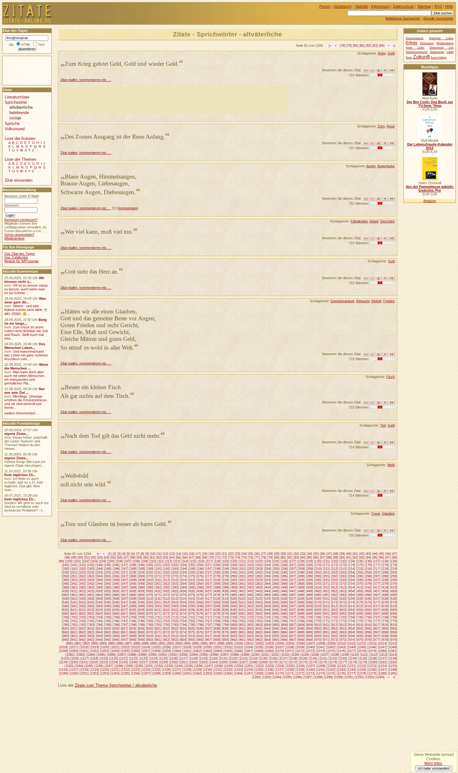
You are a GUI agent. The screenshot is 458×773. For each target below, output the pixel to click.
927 (292, 636)
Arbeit (374, 221)
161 (242, 565)
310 (150, 580)
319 (225, 580)
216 (368, 568)
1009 (331, 643)
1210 (341, 666)
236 (200, 572)
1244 (351, 669)
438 (217, 591)
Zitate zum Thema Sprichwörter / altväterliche (116, 685)
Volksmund (15, 128)
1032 (228, 647)
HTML (26, 44)
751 (158, 621)
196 (200, 568)
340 (65, 583)
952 (166, 640)
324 (267, 580)
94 (368, 557)
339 (393, 580)
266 (116, 576)
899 (393, 632)
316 (200, 580)
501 (74, 598)
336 (368, 580)
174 (351, 565)
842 (250, 628)
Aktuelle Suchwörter (438, 18)
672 (166, 613)
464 (99, 595)
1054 (115, 651)
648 (301, 610)
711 (158, 617)
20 (218, 554)
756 (200, 621)
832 (166, 628)
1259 (166, 673)
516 (200, 598)
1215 (392, 666)
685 (276, 613)
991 (162, 643)
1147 (382, 658)
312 (166, 580)
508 (133, 598)
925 (276, 636)
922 (250, 636)
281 (242, 576)
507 (124, 598)
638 (217, 610)
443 (259, 591)
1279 (372, 673)
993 (179, 643)
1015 (392, 643)
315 (191, 580)
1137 (283, 658)
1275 (331, 673)
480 (233, 595)
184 (99, 568)
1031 (218, 647)
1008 (321, 643)
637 (208, 610)
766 (284, 621)
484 (267, 595)
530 (318, 598)
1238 (289, 669)
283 (259, 576)
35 (316, 554)
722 (250, 617)
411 (326, 587)
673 (175, 613)
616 (368, 606)
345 (107, 583)
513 (175, 598)
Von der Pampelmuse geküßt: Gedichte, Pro (430, 188)
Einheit (376, 301)
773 (343, 621)
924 (267, 636)
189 (141, 568)
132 (334, 561)
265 (107, 576)
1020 (104, 647)
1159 (163, 662)
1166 (233, 662)
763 (259, 621)
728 (301, 617)
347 (124, 583)
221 (74, 572)
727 (292, 617)
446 (284, 591)
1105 (304, 654)
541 (74, 602)
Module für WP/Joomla (21, 261)
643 (259, 610)
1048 (392, 647)
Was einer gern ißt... (25, 300)
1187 (108, 666)
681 (242, 613)
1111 (364, 654)
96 (381, 557)
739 (393, 617)
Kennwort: (12, 205)
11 (159, 554)
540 (65, 602)
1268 (259, 673)
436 (200, 591)
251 (326, 572)
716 (200, 617)
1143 (342, 658)
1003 (269, 643)
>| (394, 45)
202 (251, 568)
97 (388, 557)
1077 (351, 651)
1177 (342, 662)
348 (133, 583)
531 (326, 598)
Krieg (382, 53)
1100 (255, 654)
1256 (135, 673)
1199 (228, 666)
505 (108, 598)
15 (185, 554)
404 (267, 587)
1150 (73, 662)
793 (175, 625)
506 (116, 598)
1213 (372, 666)
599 (225, 606)
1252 (94, 673)
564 (267, 602)
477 (208, 595)
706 (116, 617)
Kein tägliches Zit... (20, 475)
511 (158, 598)
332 (334, 580)
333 (343, 580)
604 (267, 606)
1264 (218, 673)
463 (90, 595)
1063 (207, 651)
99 (61, 561)
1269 (269, 673)
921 (242, 636)
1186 (99, 666)
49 (74, 557)
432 (166, 591)
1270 (279, 673)
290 (318, 576)
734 (351, 617)
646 (284, 610)
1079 (372, 651)
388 (133, 587)
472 (166, 595)
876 (200, 632)
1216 (63, 669)
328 (301, 580)
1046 (372, 647)
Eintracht (363, 301)
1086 (111, 654)
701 (74, 617)
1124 (153, 658)
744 (99, 621)
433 (175, 591)
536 (368, 598)
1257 (146, 673)
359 (225, 583)
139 (393, 561)
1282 (256, 677)
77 (257, 557)
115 (193, 561)
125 (276, 561)
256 (368, 572)
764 (267, 621)
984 (103, 643)
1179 (362, 662)
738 (385, 617)
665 (107, 613)
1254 (115, 673)
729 (309, 617)
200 (234, 568)
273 (175, 576)
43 (368, 554)
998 (221, 643)
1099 (245, 654)
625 (107, 610)
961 (242, 640)
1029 (197, 647)
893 (343, 632)
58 (133, 557)
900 (66, 636)
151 (158, 565)
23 (237, 554)
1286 (297, 677)
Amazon (429, 201)
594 (183, 606)
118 (217, 561)
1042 (331, 647)
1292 (359, 677)
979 (393, 640)
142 (82, 565)
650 (318, 610)
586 (116, 606)
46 (388, 554)
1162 (193, 662)
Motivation (427, 43)
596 (200, 606)
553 (175, 602)
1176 (332, 662)
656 (368, 610)
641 (242, 610)
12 (165, 554)
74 (237, 557)
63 (165, 557)
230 (149, 572)
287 (292, 576)
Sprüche (12, 123)
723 (259, 617)
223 (90, 572)
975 (360, 640)
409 (309, 587)
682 (250, 613)
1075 (331, 651)
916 (200, 636)
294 (351, 576)
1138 (293, 658)
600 (234, 606)
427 (124, 591)
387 (124, 587)
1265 (228, 673)
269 (141, 576)
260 (65, 576)
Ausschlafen (438, 57)
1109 (344, 654)
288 (301, 576)
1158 (153, 662)
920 (233, 636)
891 (326, 632)
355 (191, 583)
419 (393, 587)
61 (152, 557)
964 (267, 640)
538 (385, 598)
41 (355, 554)
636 (200, 610)
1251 (84, 673)
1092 (173, 654)
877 (208, 632)
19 (211, 554)
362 (250, 583)
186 (116, 568)
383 (91, 587)
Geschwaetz (414, 38)
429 (141, 591)
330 (318, 580)
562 (250, 602)
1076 (341, 651)
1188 (118, 666)
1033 (238, 647)
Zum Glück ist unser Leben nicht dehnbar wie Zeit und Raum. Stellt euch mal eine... (26, 332)
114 (185, 561)
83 (375, 45)
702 (82, 617)
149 (141, 565)
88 (329, 557)
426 (116, 591)
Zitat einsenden (18, 180)
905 (108, 636)
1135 (263, 658)
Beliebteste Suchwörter (402, 18)
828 (133, 628)
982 (86, 643)
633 (175, 610)
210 (318, 568)
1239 (300, 669)
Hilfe (449, 6)
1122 (133, 658)
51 (87, 557)
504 (99, 598)
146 (116, 565)
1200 (238, 666)
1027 (176, 647)
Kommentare (127, 208)
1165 (223, 662)
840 (233, 628)
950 (149, 640)
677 (208, 613)
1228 (187, 669)
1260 (176, 673)
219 (393, 568)
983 (95, 643)
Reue (391, 126)
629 (141, 610)
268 (133, 576)
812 (334, 625)
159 (225, 565)
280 (233, 576)
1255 (125, 673)
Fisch (390, 377)
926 (284, 636)
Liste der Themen (20, 159)
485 (276, 595)
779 (393, 621)
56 (120, 557)
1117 (84, 658)
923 (259, 636)
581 (74, 606)
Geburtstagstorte (416, 52)
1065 (228, 651)
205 (276, 568)
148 (133, 565)
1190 (138, 666)
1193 (168, 666)
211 (326, 568)
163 (259, 565)
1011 (351, 643)
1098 (234, 654)
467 (124, 595)
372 (334, 583)
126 (284, 561)
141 (74, 565)
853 (343, 628)
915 (191, 636)
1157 (143, 662)
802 (251, 625)
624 (99, 610)
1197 (208, 666)
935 (360, 636)
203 (259, 568)
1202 (259, 666)
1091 (162, 654)
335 (360, 580)
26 (257, 554)
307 (124, 580)
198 (217, 568)
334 (351, 580)
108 (136, 561)
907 (124, 636)
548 (133, 602)
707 (124, 617)
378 (385, 583)
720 (233, 617)
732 (334, 617)
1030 (207, 647)
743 (90, 621)
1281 (392, 673)
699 (393, 613)
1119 (103, 658)
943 (90, 640)
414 (351, 587)
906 (116, 636)
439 (225, 591)
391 (158, 587)
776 (368, 621)
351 (158, 583)
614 (351, 606)
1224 (146, 669)
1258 (156, 673)
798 (217, 625)
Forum (324, 6)
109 (144, 561)
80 (355, 45)
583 (91, 606)
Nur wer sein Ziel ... (24, 390)
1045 (361, 647)
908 (133, 636)
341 (74, 583)
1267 (248, 673)
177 (376, 565)
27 (263, 554)
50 (80, 557)
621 (74, 610)
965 (276, 640)
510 (150, 598)
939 (393, 636)
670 (149, 613)
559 (225, 602)
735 (360, 617)
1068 (259, 651)
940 (65, 640)
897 (376, 632)
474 (183, 595)
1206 (300, 666)
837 (208, 628)
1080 (382, 651)
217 (376, 568)
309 (141, 580)
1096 (214, 654)
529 (309, 598)
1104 (294, 654)
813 (343, 625)
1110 (354, 654)
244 (267, 572)
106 (119, 561)
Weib (391, 465)
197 (209, 568)
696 (368, 613)
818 (385, 625)
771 (326, 621)
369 (309, 583)
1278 (361, 673)
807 (293, 625)
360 (233, 583)
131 (326, 561)
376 (368, 583)
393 (175, 587)
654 (351, 610)
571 (326, 602)
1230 (207, 669)
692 (334, 613)
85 (309, 557)
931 (326, 636)
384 (99, 587)
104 (102, 561)
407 (293, 587)
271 (158, 576)
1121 (123, 658)
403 (259, 587)
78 (342, 45)
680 (233, 613)
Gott (391, 261)
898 (385, 632)
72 (224, 557)
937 (376, 636)
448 (301, 591)
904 (99, 636)
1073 (310, 651)
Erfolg (411, 42)
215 (360, 568)
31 (290, 554)
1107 (324, 654)
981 (78, 643)
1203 (269, 666)
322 (250, 580)
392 (166, 587)
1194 (178, 666)
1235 (259, 669)
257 (376, 572)
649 (309, 610)
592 (166, 606)
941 (74, 640)
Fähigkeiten (359, 221)
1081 (392, 651)
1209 (331, 666)
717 (208, 617)
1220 (104, 669)
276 (200, 576)
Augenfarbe (386, 166)
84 (382, 45)
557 (208, 602)
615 (360, 606)
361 (242, 583)
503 (91, 598)
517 (208, 598)
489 (309, 595)
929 (309, 636)
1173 (303, 662)
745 (107, 621)
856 (368, 628)
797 (209, 625)
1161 (183, 662)
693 (343, 613)
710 (150, 617)
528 (301, 598)
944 (99, 640)
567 (292, 602)
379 (393, 583)
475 (191, 595)
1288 (318, 677)
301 (74, 580)
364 (267, 583)
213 (343, 568)
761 (242, 621)
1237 (279, 669)
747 (124, 621)
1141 (323, 658)
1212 (361, 666)
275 (191, 576)
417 (376, 587)
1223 (135, 669)
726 (284, 617)
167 (292, 565)
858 (385, 628)
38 (335, 554)
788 (133, 625)
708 (133, 617)
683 (259, 613)
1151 (83, 662)
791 (158, 625)
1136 (273, 658)
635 (191, 610)
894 (351, 632)
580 (66, 606)
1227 (176, 669)
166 (284, 565)
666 (116, 613)
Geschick (387, 221)
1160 (173, 662)
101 (77, 561)
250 (318, 572)
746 (116, 621)
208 (301, 568)
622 (82, 610)
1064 (218, 651)
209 (309, 568)
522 (250, 598)
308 (133, 580)
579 (393, 602)
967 (292, 640)
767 (292, 621)
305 (108, 580)
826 (116, 628)
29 (277, 554)
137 (376, 561)
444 (267, 591)
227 (124, 572)
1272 (300, 673)
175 (360, 565)
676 (200, 613)
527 (292, 598)
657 (376, 610)
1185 (89, 666)
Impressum (380, 6)
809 (309, 625)
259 (393, 572)
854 (351, 628)
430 (149, 591)
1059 (166, 651)
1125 (163, 658)
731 (326, 617)
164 (267, 565)
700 (66, 617)
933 (343, 636)
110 (152, 561)
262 (82, 576)
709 (141, 617)
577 (376, 602)
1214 (382, 666)
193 (175, 568)
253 (343, 572)
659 (393, 610)
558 (217, 602)
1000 (238, 643)
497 (376, 595)
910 (150, 636)
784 (99, 625)
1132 (233, 658)
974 (351, 640)
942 (82, 640)
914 (183, 636)
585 (108, 606)
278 (217, 576)
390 (150, 587)
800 (234, 625)
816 (368, 625)
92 (355, 557)
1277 (351, 673)
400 (234, 587)
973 (343, 640)
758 (217, 621)
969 (309, 640)
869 (141, 632)
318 (217, 580)
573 (343, 602)
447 (292, 591)
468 (133, 595)
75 (244, 557)
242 (250, 572)
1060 (176, 651)
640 (233, 610)
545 (107, 602)
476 (200, 595)
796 (200, 625)
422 (82, 591)
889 (309, 632)
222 (82, 572)
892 (334, 632)
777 (376, 621)
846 (284, 628)
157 (208, 565)
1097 (224, 654)
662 (82, 613)
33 (303, 554)
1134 (253, 658)
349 (141, 583)
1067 (248, 651)
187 (124, 568)
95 (375, 557)
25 (250, 554)
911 (158, 636)
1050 (74, 651)
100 (69, 561)
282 (250, 576)
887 (292, 632)
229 (141, 572)
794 (183, 625)
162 (250, 565)
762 (250, 621)
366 (284, 583)
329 (309, 580)
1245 (361, 669)
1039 (300, 647)
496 (368, 595)
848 (301, 628)
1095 (204, 654)
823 (90, 628)
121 (242, 561)
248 (301, 572)
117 (209, 561)
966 (284, 640)
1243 (341, 669)
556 (200, 602)
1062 (197, 651)
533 (343, 598)
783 (91, 625)
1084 (90, 654)
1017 (74, 647)
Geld (391, 53)
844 (267, 628)
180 (66, 568)
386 (116, 587)
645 (276, 610)
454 (351, 591)
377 (376, 583)
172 (334, 565)
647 (292, 610)
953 (175, 640)
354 (183, 583)
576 (368, 602)
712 (166, 617)
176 (368, 565)
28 (270, 554)
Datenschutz (403, 6)
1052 (94, 651)
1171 (283, 662)
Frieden (389, 301)
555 (191, 602)
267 (124, 576)
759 (225, 621)
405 (276, 587)
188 (133, 568)
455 (360, 591)
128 (301, 561)
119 (225, 561)
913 (175, 636)
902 (82, 636)
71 (218, 557)
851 (326, 628)
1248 (392, 669)
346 (116, 583)
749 (141, 621)
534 (351, 598)
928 (301, 636)
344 (99, 583)
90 (342, 557)
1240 (310, 669)
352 (166, 583)
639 (225, 610)
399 (225, 587)
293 (343, 576)
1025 (156, 647)
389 (141, 587)
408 (301, 587)
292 (334, 576)
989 (145, 643)
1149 (63, 662)
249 (309, 572)
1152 (93, 662)
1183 (69, 666)
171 (326, 565)
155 (191, 565)
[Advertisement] (173, 100)
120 (233, 561)
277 (208, 576)
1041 (320, 647)
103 (94, 561)
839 (225, 628)
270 (149, 576)
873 (175, 632)
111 (160, 561)
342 (82, 583)
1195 (188, 666)
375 (360, 583)
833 (175, 628)
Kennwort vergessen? (21, 220)
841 (242, 628)
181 (74, 568)
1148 (392, 658)
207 (293, 568)
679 (225, 613)
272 (166, 576)
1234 (248, 669)
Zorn (381, 126)
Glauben (388, 513)
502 (82, 598)
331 (326, 580)
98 (394, 557)
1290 (338, 677)
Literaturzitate (17, 97)
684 (267, 613)
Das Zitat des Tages (19, 253)
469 (141, 595)
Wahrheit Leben (441, 38)
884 (267, 632)
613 (343, 606)
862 (82, 632)
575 (360, 602)
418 (385, 587)
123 (259, 561)
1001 (249, 643)
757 (208, 621)
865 (107, 632)
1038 (289, 647)
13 (172, 554)
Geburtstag (437, 52)
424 (99, 591)
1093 (183, 654)
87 (322, 557)
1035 (259, 647)
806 (284, 625)
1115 (65, 658)
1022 (125, 647)
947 (124, 640)
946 (116, 640)
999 (229, 643)
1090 (152, 654)
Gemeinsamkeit (342, 301)
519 (225, 598)
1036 (269, 647)
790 (150, 625)
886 (284, 632)
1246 (372, 669)
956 (200, 640)
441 (242, 591)
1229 (197, 669)
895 (360, 632)
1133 (243, 658)
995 (195, 643)
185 (108, 568)
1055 (125, 651)
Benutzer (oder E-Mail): (22, 196)
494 (351, 595)
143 (90, 565)
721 (242, 617)
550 (149, 602)
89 (335, 557)
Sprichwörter (16, 102)
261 (74, 576)
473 (175, 595)
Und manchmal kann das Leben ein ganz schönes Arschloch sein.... (26, 355)
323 (259, 580)
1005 (290, 643)
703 (91, 617)
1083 (80, 654)
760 (233, 621)
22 (231, 554)
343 (90, 583)
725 (276, 617)
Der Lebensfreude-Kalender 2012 (429, 146)
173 (343, 565)
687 (292, 613)
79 (349, 45)
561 (242, 602)
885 (276, 632)
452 (334, 591)
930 (318, 636)
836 (200, 628)
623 (90, 610)
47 (394, 554)
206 (284, 568)
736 (368, 617)
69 (205, 557)
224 (99, 572)
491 (326, 595)
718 (217, 617)
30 (283, 554)
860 (65, 632)
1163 (203, 662)
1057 (146, 651)
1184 (79, 666)
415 (360, 587)
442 (250, 591)
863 (90, 632)
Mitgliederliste (14, 238)
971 (326, 640)
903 (91, 636)
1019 (94, 647)
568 (301, 602)
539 (393, 598)
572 (334, 602)
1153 (103, 662)
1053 (104, 651)
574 (351, 602)
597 (209, 606)
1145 (362, 658)
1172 (293, 662)
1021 (115, 647)
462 (82, 595)
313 (175, 580)
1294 (380, 677)
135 (360, 561)
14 (178, 554)
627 (124, 610)
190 (150, 568)
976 (368, 640)
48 (67, 557)
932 (334, 636)
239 (225, 572)
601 (242, 606)
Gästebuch (342, 6)
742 (82, 621)
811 (326, 625)
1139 (303, 658)
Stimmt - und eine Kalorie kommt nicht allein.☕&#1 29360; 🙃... (26, 310)
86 (316, 557)
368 (301, 583)
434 (183, 591)
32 (296, 554)
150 (149, 565)
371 (326, 583)
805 (276, 625)
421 (74, 591)
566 (284, 602)
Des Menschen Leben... (24, 346)
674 (183, 613)
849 (309, 628)
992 (170, 643)
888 (301, 632)
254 (351, 572)
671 (158, 613)
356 (200, 583)
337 (376, 580)
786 (116, 625)
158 (217, 565)
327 (292, 580)
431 (158, 591)
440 (233, 591)
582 (82, 606)
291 (326, 576)
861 (74, 632)
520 (233, 598)
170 (318, 565)
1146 (372, 658)
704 (99, 617)
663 (90, 613)
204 (267, 568)
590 (150, 606)
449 (309, 591)
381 (74, 587)
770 (318, 621)
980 (69, 643)
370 (318, 583)
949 (141, 640)
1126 (173, 658)
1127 (183, 658)
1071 (289, 651)
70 (211, 557)
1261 (187, 673)
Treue (375, 513)
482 (250, 595)
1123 (143, 658)
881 (242, 632)
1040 (310, 647)
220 (65, 572)
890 (318, 632)
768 (301, 621)
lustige (15, 118)
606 (284, 606)
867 (124, 632)
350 (149, 583)
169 (309, 565)
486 (284, 595)
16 (191, 554)
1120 (113, 658)
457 (376, 591)
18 (205, 554)
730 (318, 617)
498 (385, 595)
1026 (166, 647)
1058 (156, 651)
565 (276, 602)
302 (82, 580)
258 (385, 572)
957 (208, 640)
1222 (125, 669)
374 (351, 583)
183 (91, 568)
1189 (128, 666)
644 (267, 610)
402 (251, 587)
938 (385, 636)
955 (191, 640)
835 (191, 628)
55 (113, 557)
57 (126, 557)
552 (166, 602)
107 (128, 561)
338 (385, 580)
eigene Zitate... (16, 434)
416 (368, 587)
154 (183, 565)
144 (99, 565)
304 (99, 580)
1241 (320, 669)
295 (360, 576)
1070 (279, 651)
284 (267, 576)
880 (233, 632)
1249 (63, 673)
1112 (373, 654)
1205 (290, 666)
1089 (142, 654)
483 (259, 595)
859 (393, 628)
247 (292, 572)
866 (116, 632)
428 (133, 591)
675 (191, 613)
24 (244, 554)
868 (133, 632)
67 (191, 557)
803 (259, 625)
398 (217, 587)
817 (376, 625)
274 (183, 576)
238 (217, 572)
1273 (310, 673)
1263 (207, 673)
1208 (321, 666)
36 (322, 554)
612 (334, 606)
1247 (382, 669)
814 (351, 625)
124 (267, 561)
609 (309, 606)
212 (334, 568)
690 (318, 613)
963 (259, 640)
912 (166, 636)
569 (309, 602)
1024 (146, 647)
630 (149, 610)
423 (90, 591)
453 (343, 591)
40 (349, 554)
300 (66, 580)
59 (139, 557)
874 (183, 632)
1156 (133, 662)
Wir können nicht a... (24, 280)
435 (191, 591)
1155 (123, 662)
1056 (135, 651)
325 (276, 580)
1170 (273, 662)
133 (343, 561)
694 (351, 613)
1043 (341, 647)
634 (183, 610)
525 (276, 598)
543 (90, 602)
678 (217, 613)
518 (217, 598)
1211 (351, 666)
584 (99, 606)
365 (276, 583)
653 (343, 610)
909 (141, 636)
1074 (320, 651)
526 (284, 598)
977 (376, 640)
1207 (310, 666)
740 (65, 621)
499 (393, 595)
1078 (361, 651)
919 (225, 636)
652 (334, 610)
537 (376, 598)
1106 (314, 654)
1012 (361, 643)
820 (65, 628)
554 (183, 602)
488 (301, 595)
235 (191, 572)
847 (292, 628)
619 (393, 606)
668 (133, 613)
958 (217, 640)
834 (183, 628)
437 (208, 591)
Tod (383, 425)
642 (250, 610)
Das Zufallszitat (16, 257)
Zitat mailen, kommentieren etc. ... (85, 80)
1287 (308, 677)
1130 (213, 658)
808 (301, 625)
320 (233, 580)
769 (309, 621)
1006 (300, 643)
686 (284, 613)
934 (351, 636)
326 (284, 580)
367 (292, 583)
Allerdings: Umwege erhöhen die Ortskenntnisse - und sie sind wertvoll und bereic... (26, 401)
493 (343, 595)
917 (208, 636)
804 (267, 625)
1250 (74, 673)
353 (175, 583)
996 (204, 643)
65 (178, 557)
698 (385, 613)
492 (334, 595)
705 (108, 617)
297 (376, 576)
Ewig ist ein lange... (25, 321)
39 (342, 554)
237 (208, 572)
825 (107, 628)
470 (149, 595)
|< (330, 45)
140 (65, 565)
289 (309, 576)
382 (82, 587)
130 (318, 561)
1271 (289, 673)
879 (225, 632)
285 (276, 576)
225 (107, 572)
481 (242, 595)
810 (318, 625)
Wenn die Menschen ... (26, 366)
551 (158, 602)
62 (159, 557)
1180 (372, 662)
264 (99, 576)
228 (133, 572)
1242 (331, 669)
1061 (187, 651)
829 (141, 628)
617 (376, 606)
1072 (300, 651)
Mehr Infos (433, 763)
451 (326, 591)
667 (124, 613)
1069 (269, 651)
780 (66, 625)
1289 (328, 677)
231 (158, 572)
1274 (320, 673)
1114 (392, 654)
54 (106, 557)
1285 (287, 677)
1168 (253, 662)
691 (326, 613)
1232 (228, 669)
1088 (132, 654)
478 (217, 595)
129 (309, 561)
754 (183, 621)
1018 (84, 647)
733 (343, 617)
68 (198, 557)
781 (74, 625)
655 (360, 610)
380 (66, 587)
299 (393, 576)
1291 (349, 677)
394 (183, 587)
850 (318, 628)
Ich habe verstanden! (434, 768)
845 (276, 628)
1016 (63, 647)
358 (217, 583)
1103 (285, 654)
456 (368, 591)
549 (141, 602)
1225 (156, 669)
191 (158, 568)
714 (183, 617)
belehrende (19, 112)
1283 (266, 677)
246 (284, 572)
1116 (74, 658)
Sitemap (424, 6)
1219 (94, 669)
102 (85, 561)
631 (158, 610)
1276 (341, 673)
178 (385, 565)
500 (66, 598)
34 (309, 554)
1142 (332, 658)
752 (166, 621)
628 (133, 610)
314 (183, 580)
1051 (84, 651)
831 (158, 628)
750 (149, 621)
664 (99, 613)
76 (250, 557)
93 (362, 557)
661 (74, 613)
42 (362, 554)
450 (318, 591)
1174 (313, 662)
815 (360, 625)
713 (175, 617)
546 (116, 602)
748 (133, 621)
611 (326, 606)
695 (360, 613)
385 (108, 587)
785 (108, 625)
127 (292, 561)
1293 (369, 677)
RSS (438, 6)
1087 (121, 654)
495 (360, 595)
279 (225, 576)
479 (225, 595)
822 (82, 628)
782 (82, 625)
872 (166, 632)
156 (200, 565)
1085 (101, 654)
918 (217, 636)
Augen (371, 166)
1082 (70, 654)
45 (381, 554)
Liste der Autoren (20, 138)
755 (191, 621)
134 (351, 561)
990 (153, 643)
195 (192, 568)
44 (375, 554)
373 (343, 583)
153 (175, 565)
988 (137, 643)
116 (201, 561)
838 (217, 628)
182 (82, 568)
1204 (280, 666)
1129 (203, 658)
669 (141, 613)
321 (242, 580)
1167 (243, 662)
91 (349, 557)
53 (100, 557)
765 (276, 621)
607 (293, 606)
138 (385, 561)
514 (183, 598)
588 (133, 606)
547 (124, 602)
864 (99, 632)
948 (133, 640)
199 (225, 568)
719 (225, 617)
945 (107, 640)
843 (259, 628)
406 (284, 587)
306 (116, 580)
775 (360, 621)
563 (259, 602)
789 (141, 625)
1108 (334, 654)
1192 (158, 666)
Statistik (361, 6)
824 (99, 628)
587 (124, 606)
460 (65, 595)
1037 (279, 647)
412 (334, 587)
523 (259, 598)
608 (301, 606)
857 (376, 628)
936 (368, 636)
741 (74, 621)
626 (116, 610)
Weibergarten (445, 43)
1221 (115, 669)
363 (259, 583)
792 (166, 625)
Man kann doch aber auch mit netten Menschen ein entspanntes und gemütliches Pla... (24, 377)
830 (149, 628)
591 (158, 606)
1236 (269, 669)
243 (259, 572)
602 (251, 606)
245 (276, 572)
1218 (84, 669)
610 (318, 606)
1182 (392, 662)
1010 (341, 643)
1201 (249, 666)
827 (124, 628)
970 (318, 640)
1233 (238, 669)
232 (166, 572)
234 (183, 572)
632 (166, 610)
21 (224, 554)
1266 (238, 673)
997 (212, 643)
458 (385, 591)
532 (334, 598)
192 (166, 568)
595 (192, 606)
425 (107, 591)
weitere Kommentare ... (21, 413)
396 (200, 587)
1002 (259, 643)
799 (225, 625)
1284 (277, 677)
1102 (275, 654)
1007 (310, 643)
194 (183, 568)
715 (191, 617)
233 (175, 572)
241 (242, 572)
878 (217, 632)
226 (116, 572)
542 (82, 602)
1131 (223, 658)
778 (385, 621)
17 (198, 554)
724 (267, 617)
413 (343, 587)
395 (192, 587)
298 (385, 576)
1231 (218, 669)
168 (301, 565)
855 (360, 628)
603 (259, 606)
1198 (218, 666)
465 (107, 595)
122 (250, 561)
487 (292, 595)
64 (172, 557)
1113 (383, 654)
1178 (352, 662)
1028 (187, 647)
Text (41, 44)
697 (376, 613)
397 (209, 587)
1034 (248, 647)
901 (74, 636)
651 (326, 610)
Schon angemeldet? (19, 234)
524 (267, 598)
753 (175, 621)
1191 (148, 666)
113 (176, 561)
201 (242, 568)
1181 (382, 662)
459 (393, 591)
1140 (313, 658)
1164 (213, 662)
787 (124, 625)
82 (368, 45)
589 (141, 606)
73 (231, 557)
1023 (135, 647)
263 (90, 576)
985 (111, 643)
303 (91, 580)
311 (158, 580)
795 (192, 625)
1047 (382, 647)
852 (334, 628)
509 (141, 598)
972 (334, 640)
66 (185, 557)
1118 (94, 658)
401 (242, 587)
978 (385, 640)
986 (120, 643)
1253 (104, 673)
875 (191, 632)
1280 (382, 673)
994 (187, 643)
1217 (74, 669)
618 (385, 606)
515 (191, 598)
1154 (113, 662)
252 (334, 572)
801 (242, 625)
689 (309, 613)
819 (393, 625)
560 (233, 602)
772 (334, 621)
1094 (193, 654)
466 (116, 595)
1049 (63, 651)
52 (93, 557)
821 (74, 628)
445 (276, 591)
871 (158, 632)
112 (168, 561)
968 (301, 640)
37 (329, 554)
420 (65, 591)
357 (208, 583)
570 (318, 602)
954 (183, 640)
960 (233, 640)
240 (233, 572)
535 (360, 598)
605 (276, 606)
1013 (372, 643)
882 (250, 632)
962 (250, 640)
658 (385, 610)
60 (146, 557)
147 (124, 565)
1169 (263, 662)
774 (351, 621)
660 (65, 613)
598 (217, 606)
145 (107, 565)
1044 (351, 647)
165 (276, 565)
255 (360, 572)
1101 (265, 654)
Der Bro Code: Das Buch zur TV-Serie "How (430, 103)
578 (385, 602)
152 (166, 565)
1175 (323, 662)
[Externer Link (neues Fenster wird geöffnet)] (429, 94)
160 (233, 565)
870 (149, 632)
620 (65, 610)
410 (318, 587)
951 (158, 640)
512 (166, 598)
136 (368, 561)
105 (111, 561)
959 (225, 640)
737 (376, 617)
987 (128, 643)
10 (153, 554)
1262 (197, 673)
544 (99, 602)
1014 (382, 643)
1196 (198, 666)
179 (393, 565)
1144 (352, 658)
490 (318, 595)
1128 (193, 658)
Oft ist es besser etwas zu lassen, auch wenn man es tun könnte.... (26, 289)
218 (385, 568)
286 (284, 576)
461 (74, 595)
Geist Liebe (415, 47)
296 (368, 576)
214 (351, 568)
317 (208, 580)
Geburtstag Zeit (441, 47)
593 (175, 606)
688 (301, 613)
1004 (280, 643)
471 (158, 595)
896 (368, 632)
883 (259, 632)
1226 (166, 669)
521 (242, 598)
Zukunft (421, 57)
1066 (238, 651)
